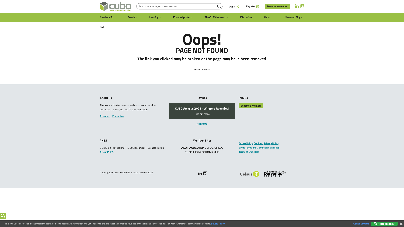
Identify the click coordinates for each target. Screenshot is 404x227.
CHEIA (218, 147)
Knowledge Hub (181, 17)
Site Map (274, 147)
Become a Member (251, 105)
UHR (216, 151)
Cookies (258, 143)
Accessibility (246, 143)
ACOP (184, 147)
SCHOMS (207, 151)
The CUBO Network (215, 17)
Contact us (118, 116)
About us (105, 116)
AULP (200, 147)
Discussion (246, 17)
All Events (202, 123)
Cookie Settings (361, 223)
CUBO (188, 151)
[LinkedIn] (297, 6)
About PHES (106, 151)
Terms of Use (246, 151)
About (267, 17)
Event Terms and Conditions (254, 147)
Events (131, 17)
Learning (154, 17)
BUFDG (209, 147)
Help (256, 151)
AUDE (192, 147)
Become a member (277, 6)
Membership (107, 17)
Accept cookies (386, 223)
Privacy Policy (271, 143)
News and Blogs (293, 17)
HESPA (197, 151)
